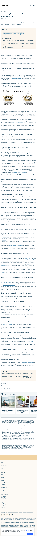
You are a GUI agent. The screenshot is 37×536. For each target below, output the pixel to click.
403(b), (5, 188)
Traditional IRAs (5, 237)
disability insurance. (5, 364)
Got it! (30, 533)
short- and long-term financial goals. (19, 122)
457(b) (8, 188)
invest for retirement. (28, 258)
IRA (10, 229)
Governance (10, 512)
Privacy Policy (27, 530)
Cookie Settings (3, 512)
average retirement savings (16, 78)
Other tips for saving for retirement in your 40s (12, 34)
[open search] (31, 5)
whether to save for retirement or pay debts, (26, 340)
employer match (9, 196)
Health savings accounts (6, 282)
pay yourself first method (7, 324)
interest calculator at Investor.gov (19, 172)
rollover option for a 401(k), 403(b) (16, 245)
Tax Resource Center (15, 512)
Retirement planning (13, 8)
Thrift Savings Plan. (15, 188)
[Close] (33, 529)
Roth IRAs (4, 240)
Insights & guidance (5, 8)
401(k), (2, 188)
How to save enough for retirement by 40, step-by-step (14, 33)
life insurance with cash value (27, 362)
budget (3, 304)
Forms (6, 512)
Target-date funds (8, 265)
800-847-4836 (3, 507)
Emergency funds (4, 352)
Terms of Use (24, 512)
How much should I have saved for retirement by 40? (13, 32)
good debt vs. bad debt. (29, 343)
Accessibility (20, 512)
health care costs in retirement (9, 285)
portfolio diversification (22, 270)
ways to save (3, 213)
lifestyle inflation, (7, 310)
